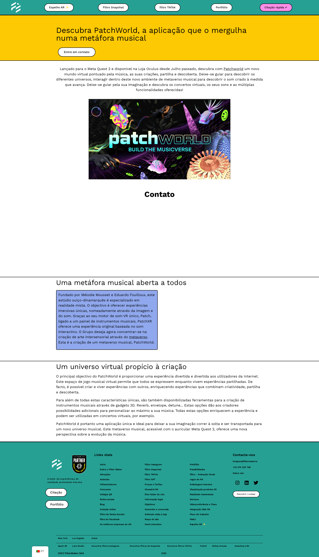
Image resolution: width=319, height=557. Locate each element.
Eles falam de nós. (154, 494)
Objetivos (150, 504)
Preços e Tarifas (153, 484)
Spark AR (62, 546)
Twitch (203, 546)
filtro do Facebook (109, 519)
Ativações (105, 474)
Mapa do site (152, 519)
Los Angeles (78, 538)
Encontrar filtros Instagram (105, 546)
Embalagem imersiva (201, 484)
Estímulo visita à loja (156, 514)
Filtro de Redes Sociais (112, 514)
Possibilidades (197, 469)
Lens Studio (78, 546)
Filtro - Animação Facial (202, 474)
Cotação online (108, 509)
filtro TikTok (151, 474)
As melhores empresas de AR (115, 524)
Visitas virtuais (219, 546)
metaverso (138, 337)
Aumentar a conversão (157, 509)
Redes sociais (107, 499)
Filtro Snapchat (153, 469)
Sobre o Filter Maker (111, 469)
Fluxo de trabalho (199, 514)
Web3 (193, 519)
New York (63, 538)
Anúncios (104, 479)
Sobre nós (238, 473)
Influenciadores (108, 484)
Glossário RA (151, 489)
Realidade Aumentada (201, 494)
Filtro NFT (150, 479)
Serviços (194, 499)
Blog (102, 504)
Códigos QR (106, 494)
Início (102, 464)
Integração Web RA (200, 509)
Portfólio (194, 464)
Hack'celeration (153, 524)
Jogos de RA (196, 479)
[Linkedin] (246, 482)
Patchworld (233, 69)
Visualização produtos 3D (203, 489)
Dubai (94, 538)
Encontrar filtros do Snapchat (145, 546)
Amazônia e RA (242, 546)
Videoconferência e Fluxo (203, 504)
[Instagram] (237, 482)
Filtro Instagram (153, 464)
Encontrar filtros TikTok (179, 546)
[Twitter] (255, 482)
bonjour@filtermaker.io (245, 461)
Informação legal (154, 499)
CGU (163, 553)
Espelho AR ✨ (197, 524)
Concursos (105, 489)
